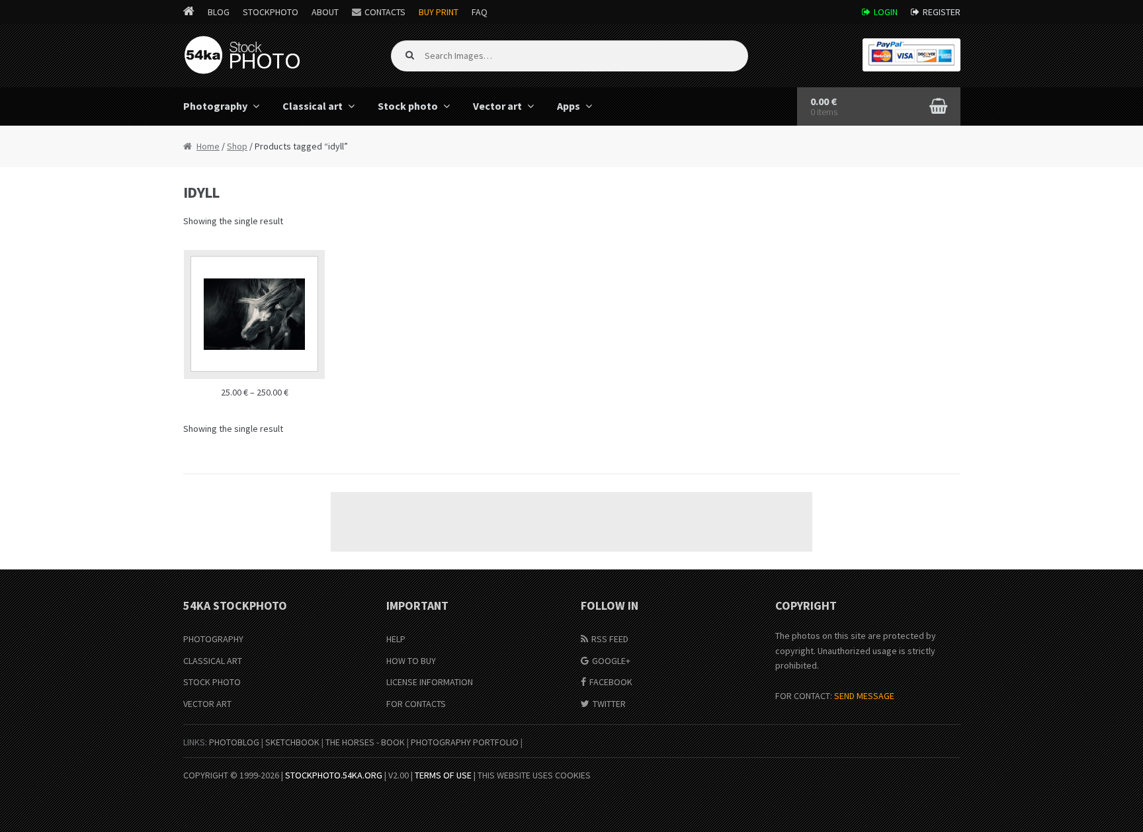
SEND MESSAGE (864, 696)
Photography (215, 105)
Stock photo (408, 105)
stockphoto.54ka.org (333, 775)
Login (886, 12)
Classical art (312, 105)
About (325, 12)
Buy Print (438, 12)
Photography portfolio (465, 742)
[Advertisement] (571, 522)
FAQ (479, 12)
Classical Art (212, 661)
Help (395, 639)
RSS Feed (609, 639)
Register (941, 12)
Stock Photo (212, 682)
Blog (219, 12)
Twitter (609, 704)
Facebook (610, 682)
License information (429, 682)
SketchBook (292, 742)
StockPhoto (270, 12)
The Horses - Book (365, 742)
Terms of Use (443, 775)
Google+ (611, 661)
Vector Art (207, 704)
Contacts (384, 12)
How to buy (411, 661)
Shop (237, 146)
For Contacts (416, 704)
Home (208, 146)
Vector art (497, 105)
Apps (568, 105)
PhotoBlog (234, 742)
